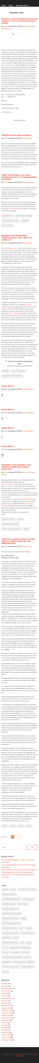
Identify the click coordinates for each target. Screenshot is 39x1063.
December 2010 (6, 1010)
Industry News (27, 243)
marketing (30, 962)
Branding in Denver (8, 519)
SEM (22, 942)
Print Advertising (27, 182)
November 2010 (6, 1013)
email (21, 928)
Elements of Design (28, 26)
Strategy (5, 889)
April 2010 (4, 1030)
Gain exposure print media (10, 220)
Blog (11, 5)
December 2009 (6, 1040)
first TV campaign (14, 313)
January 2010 (5, 1037)
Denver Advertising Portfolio (11, 529)
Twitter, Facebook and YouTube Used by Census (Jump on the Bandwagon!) (18, 541)
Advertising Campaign (18, 371)
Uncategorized (6, 28)
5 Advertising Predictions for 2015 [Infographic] (17, 872)
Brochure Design (7, 215)
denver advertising (28, 967)
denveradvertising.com (9, 928)
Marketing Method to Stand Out (12, 375)
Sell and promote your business (20, 947)
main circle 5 (7, 386)
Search (16, 938)
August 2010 (5, 1020)
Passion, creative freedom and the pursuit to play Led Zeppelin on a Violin (19, 21)
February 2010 (6, 1035)
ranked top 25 (6, 938)
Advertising (15, 952)
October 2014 (6, 991)
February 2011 (6, 1005)
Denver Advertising (7, 484)
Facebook (13, 826)
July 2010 (4, 1023)
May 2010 (4, 1027)
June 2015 (4, 983)
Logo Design (24, 220)
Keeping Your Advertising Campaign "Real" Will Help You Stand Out (16, 238)
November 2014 (6, 988)
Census (4, 826)
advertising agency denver (10, 967)
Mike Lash (26, 529)
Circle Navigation (28, 389)
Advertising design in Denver (11, 899)
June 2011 (4, 1000)
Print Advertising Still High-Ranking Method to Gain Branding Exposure (19, 177)
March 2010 (5, 1032)
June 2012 (4, 996)
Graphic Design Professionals (11, 913)
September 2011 (6, 998)
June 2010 (4, 1025)
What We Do (28, 499)
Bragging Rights (22, 5)
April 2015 (4, 986)
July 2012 (4, 993)
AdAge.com (12, 248)
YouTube (29, 826)
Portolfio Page (15, 208)
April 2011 (4, 1003)
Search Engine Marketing (10, 942)
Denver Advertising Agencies (16, 135)
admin (5, 26)
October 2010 (6, 1015)
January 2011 (5, 1008)
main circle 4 (8, 410)
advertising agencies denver (27, 889)
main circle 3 (7, 428)
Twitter (21, 826)
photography (6, 962)
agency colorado (28, 899)
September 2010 (6, 1018)
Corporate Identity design (24, 215)
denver (23, 918)
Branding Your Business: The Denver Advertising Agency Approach (16, 467)
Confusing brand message (10, 524)
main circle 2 (8, 446)
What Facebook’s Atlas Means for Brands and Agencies (19, 870)
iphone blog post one (27, 933)
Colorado (20, 519)
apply (3, 5)
